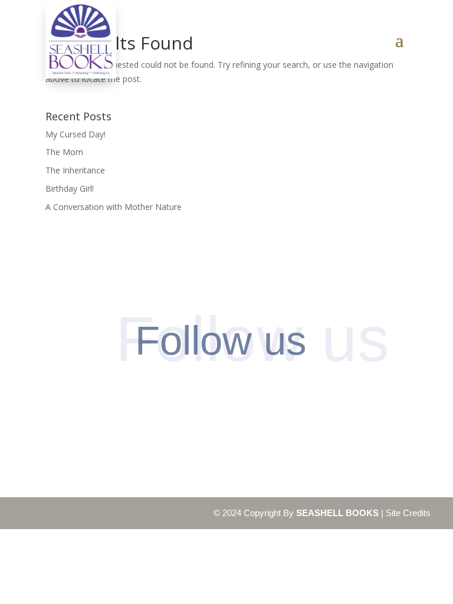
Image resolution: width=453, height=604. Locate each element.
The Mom (64, 151)
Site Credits (408, 513)
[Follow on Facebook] (158, 395)
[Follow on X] (249, 395)
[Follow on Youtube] (294, 395)
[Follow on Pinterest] (203, 395)
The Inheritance (75, 170)
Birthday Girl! (69, 188)
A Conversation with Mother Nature (113, 206)
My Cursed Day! (75, 134)
